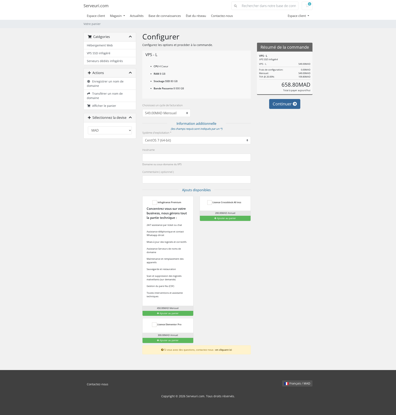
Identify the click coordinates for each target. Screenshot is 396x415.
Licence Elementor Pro (169, 324)
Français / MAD (299, 383)
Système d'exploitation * (156, 132)
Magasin (116, 16)
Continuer (283, 104)
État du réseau (196, 16)
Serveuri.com (96, 5)
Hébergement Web (100, 45)
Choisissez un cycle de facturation (162, 105)
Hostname (148, 150)
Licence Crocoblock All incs (226, 202)
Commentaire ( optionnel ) (158, 172)
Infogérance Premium (169, 202)
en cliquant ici (223, 349)
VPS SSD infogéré (98, 53)
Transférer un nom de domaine (105, 96)
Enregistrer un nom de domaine (105, 83)
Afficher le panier (103, 106)
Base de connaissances (164, 16)
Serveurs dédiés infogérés (105, 61)
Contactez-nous (222, 16)
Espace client (96, 16)
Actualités (137, 16)
